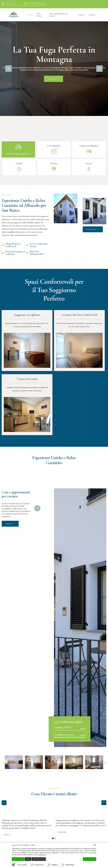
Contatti (91, 15)
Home (30, 15)
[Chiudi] (94, 845)
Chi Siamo (39, 14)
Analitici (54, 865)
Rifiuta (28, 859)
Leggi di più (42, 855)
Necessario (22, 865)
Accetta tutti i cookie (89, 859)
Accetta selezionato (18, 859)
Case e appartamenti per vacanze (58, 14)
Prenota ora (53, 79)
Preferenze (39, 865)
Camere (81, 15)
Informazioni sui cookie (39, 859)
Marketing (69, 865)
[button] (3, 762)
